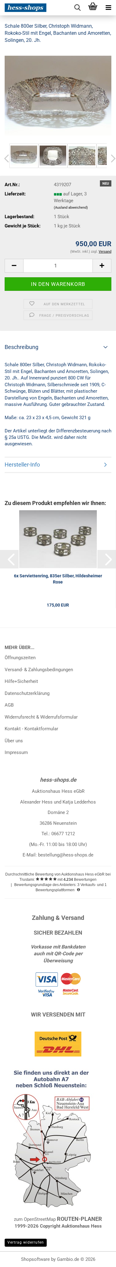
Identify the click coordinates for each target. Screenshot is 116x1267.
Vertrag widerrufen (25, 1242)
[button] (14, 266)
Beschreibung (21, 347)
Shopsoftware (35, 1259)
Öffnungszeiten (20, 657)
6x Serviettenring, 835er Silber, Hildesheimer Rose (58, 578)
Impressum (16, 752)
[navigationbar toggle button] (108, 7)
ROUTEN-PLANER (79, 1219)
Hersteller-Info (22, 464)
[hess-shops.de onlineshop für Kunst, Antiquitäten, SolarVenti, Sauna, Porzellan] (23, 7)
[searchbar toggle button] (77, 7)
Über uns (14, 741)
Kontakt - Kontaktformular (31, 729)
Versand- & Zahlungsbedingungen (39, 669)
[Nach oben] (99, 1257)
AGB (9, 705)
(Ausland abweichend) (71, 208)
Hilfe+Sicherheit (21, 681)
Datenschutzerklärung (27, 693)
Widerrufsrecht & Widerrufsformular (41, 717)
